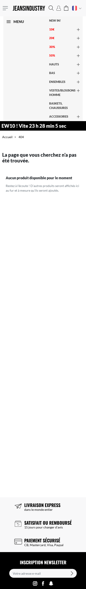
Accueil (7, 137)
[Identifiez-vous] (58, 8)
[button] (51, 8)
